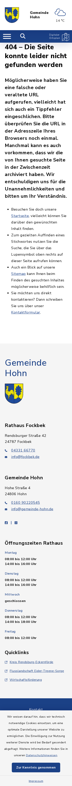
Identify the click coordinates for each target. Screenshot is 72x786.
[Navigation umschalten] (7, 36)
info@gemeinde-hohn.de (32, 509)
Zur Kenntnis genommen (36, 767)
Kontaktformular (25, 312)
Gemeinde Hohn (39, 15)
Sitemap (18, 273)
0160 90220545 (25, 502)
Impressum (36, 781)
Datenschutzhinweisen (41, 755)
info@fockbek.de (25, 456)
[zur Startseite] (12, 15)
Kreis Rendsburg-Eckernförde (31, 662)
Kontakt (36, 709)
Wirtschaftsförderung (26, 680)
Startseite (20, 215)
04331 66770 (23, 450)
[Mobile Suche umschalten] (23, 36)
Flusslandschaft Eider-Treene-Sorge (37, 671)
